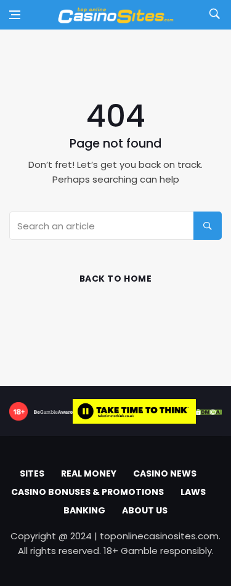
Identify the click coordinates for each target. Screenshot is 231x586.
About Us (145, 510)
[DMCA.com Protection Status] (209, 411)
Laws (193, 492)
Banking (84, 510)
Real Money (88, 473)
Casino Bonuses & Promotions (87, 492)
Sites (32, 473)
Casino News (165, 473)
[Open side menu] (14, 15)
